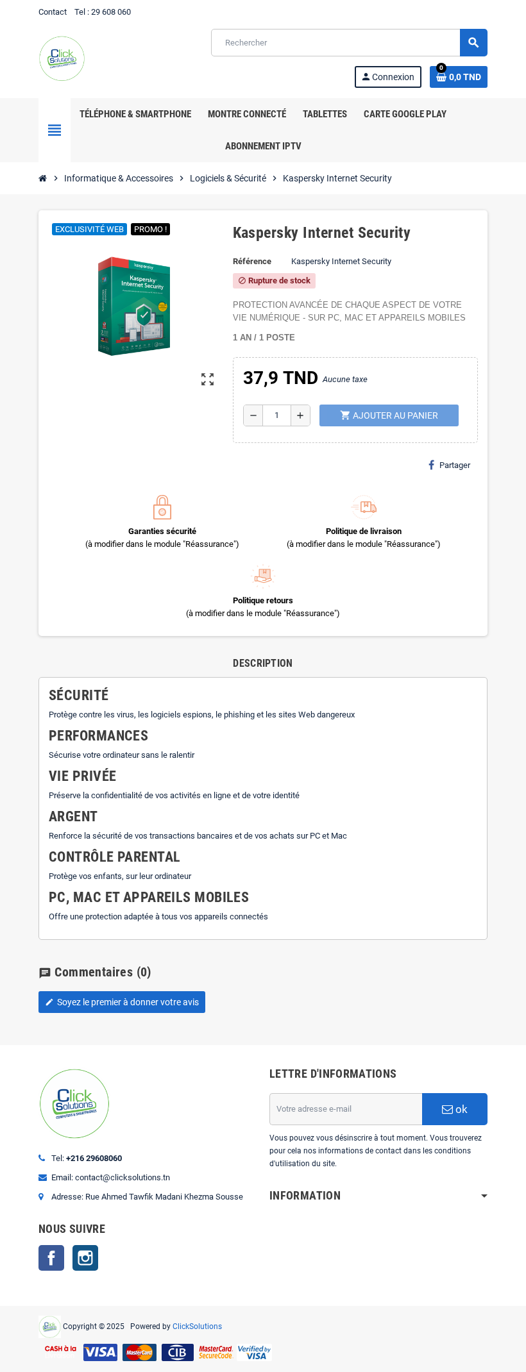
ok (460, 1109)
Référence (252, 261)
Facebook (51, 1258)
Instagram (85, 1258)
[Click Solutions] (61, 57)
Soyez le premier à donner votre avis (122, 1002)
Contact (52, 12)
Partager (454, 465)
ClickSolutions (197, 1325)
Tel (79, 12)
